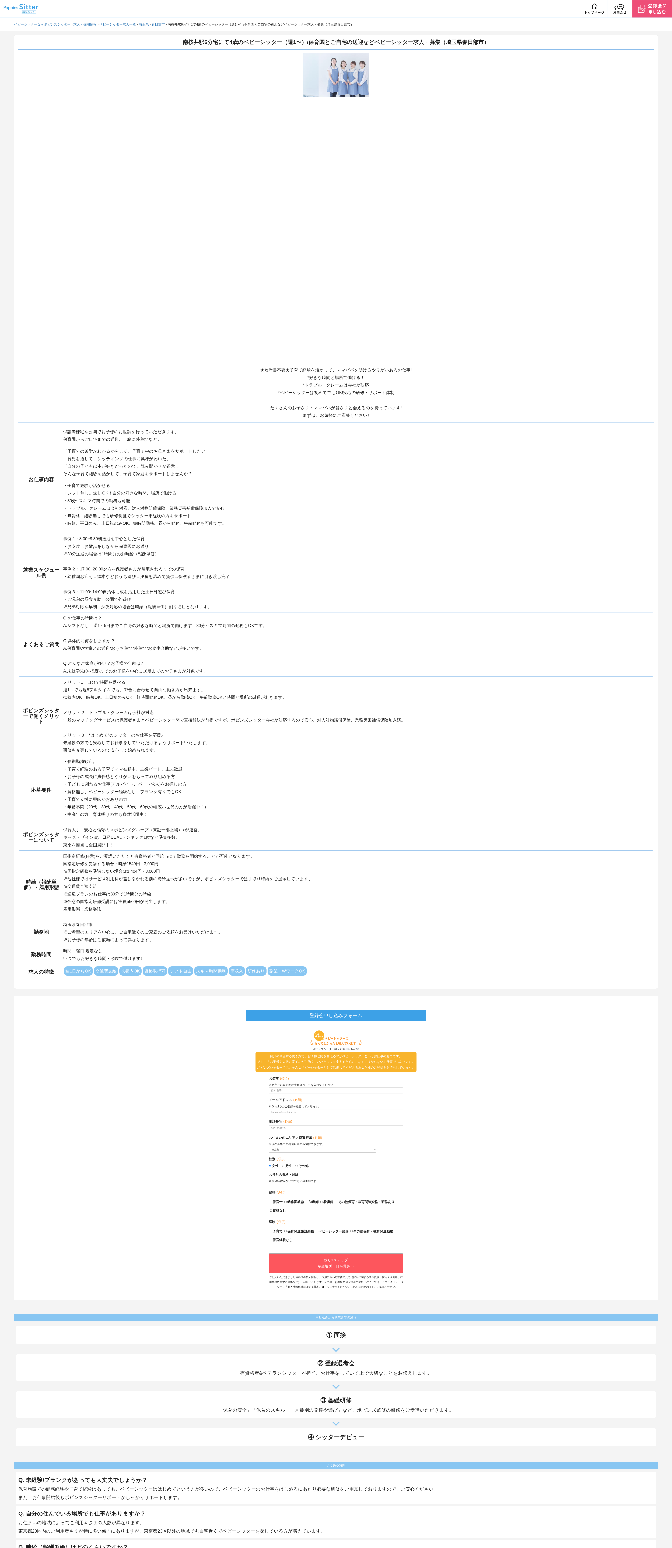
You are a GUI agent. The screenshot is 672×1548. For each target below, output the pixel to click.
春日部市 (158, 24)
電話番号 (280, 1121)
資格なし (279, 1210)
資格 (277, 1192)
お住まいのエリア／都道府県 (295, 1137)
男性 (288, 1166)
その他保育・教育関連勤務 (373, 1231)
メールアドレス (285, 1100)
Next (371, 208)
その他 (304, 1166)
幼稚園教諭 (295, 1202)
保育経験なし (283, 1240)
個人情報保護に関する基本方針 (306, 1286)
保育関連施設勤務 (300, 1231)
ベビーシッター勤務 (334, 1231)
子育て (278, 1231)
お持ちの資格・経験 (284, 1174)
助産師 (314, 1202)
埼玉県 (144, 24)
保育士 (278, 1202)
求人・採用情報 (85, 24)
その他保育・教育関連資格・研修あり (366, 1202)
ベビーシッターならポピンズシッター (42, 24)
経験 (277, 1222)
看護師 (328, 1202)
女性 (275, 1166)
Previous (300, 208)
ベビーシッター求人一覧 (117, 24)
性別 (277, 1159)
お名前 (279, 1078)
